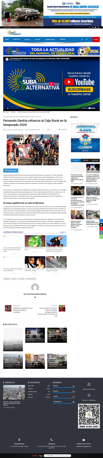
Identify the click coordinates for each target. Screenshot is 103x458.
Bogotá (37, 39)
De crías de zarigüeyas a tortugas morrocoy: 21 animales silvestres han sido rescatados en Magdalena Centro (35, 333)
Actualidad (6, 116)
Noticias (27, 39)
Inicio (7, 39)
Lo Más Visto (16, 39)
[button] (51, 13)
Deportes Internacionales (22, 116)
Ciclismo (15, 278)
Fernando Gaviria (31, 278)
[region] (51, 13)
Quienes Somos (49, 39)
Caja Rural (7, 278)
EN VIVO (96, 39)
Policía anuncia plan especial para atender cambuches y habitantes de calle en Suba (13, 342)
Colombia (22, 278)
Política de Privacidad (89, 389)
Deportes (12, 116)
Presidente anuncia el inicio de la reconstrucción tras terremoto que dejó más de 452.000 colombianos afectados (57, 333)
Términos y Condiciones (89, 400)
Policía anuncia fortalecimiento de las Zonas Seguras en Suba (57, 360)
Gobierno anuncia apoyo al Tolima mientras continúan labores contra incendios (34, 360)
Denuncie (63, 39)
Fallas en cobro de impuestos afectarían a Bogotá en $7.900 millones (12, 360)
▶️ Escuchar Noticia (11, 170)
